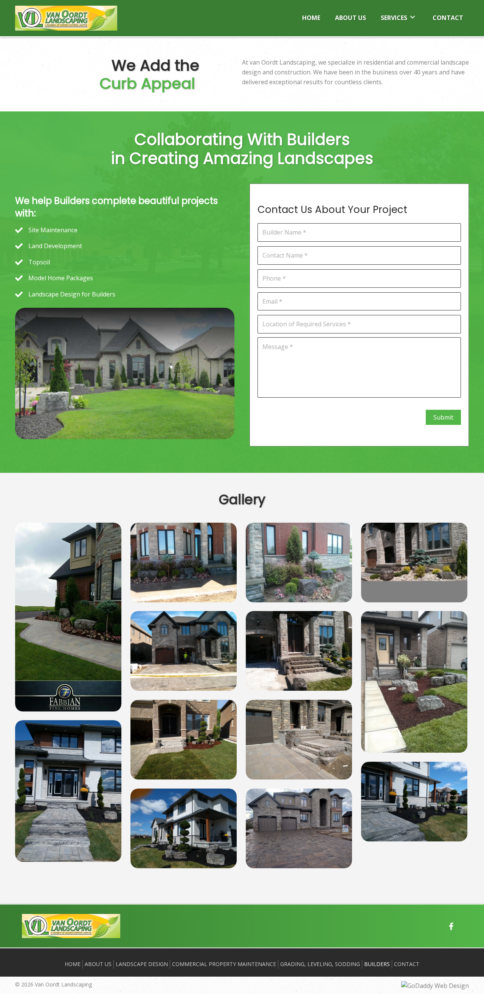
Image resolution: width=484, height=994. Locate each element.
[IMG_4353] (414, 682)
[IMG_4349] (183, 651)
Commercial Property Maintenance (224, 964)
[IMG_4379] (68, 791)
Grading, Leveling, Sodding (320, 964)
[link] (311, 17)
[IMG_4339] (183, 562)
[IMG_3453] (68, 617)
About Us (98, 964)
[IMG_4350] (299, 651)
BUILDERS (377, 964)
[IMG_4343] (414, 562)
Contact (406, 964)
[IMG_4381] (183, 828)
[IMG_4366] (183, 739)
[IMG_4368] (299, 739)
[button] (451, 926)
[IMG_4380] (414, 801)
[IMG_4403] (299, 828)
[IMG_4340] (299, 562)
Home (73, 964)
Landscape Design (142, 964)
